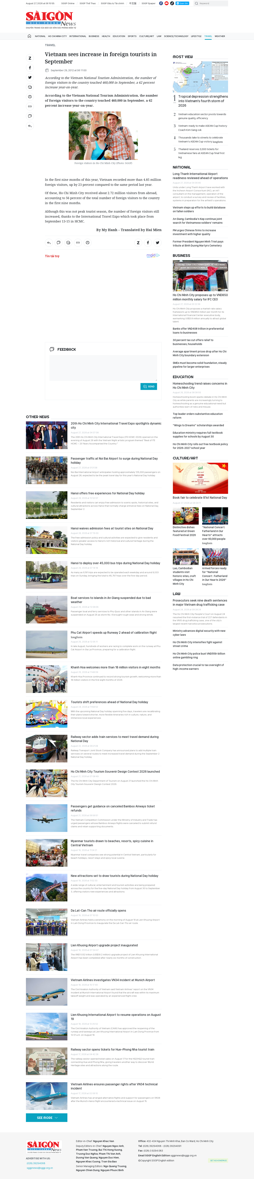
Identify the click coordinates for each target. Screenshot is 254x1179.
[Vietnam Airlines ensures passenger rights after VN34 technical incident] (46, 1096)
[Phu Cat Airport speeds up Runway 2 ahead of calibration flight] (46, 644)
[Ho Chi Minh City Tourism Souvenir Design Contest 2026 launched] (46, 783)
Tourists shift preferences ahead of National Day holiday (109, 702)
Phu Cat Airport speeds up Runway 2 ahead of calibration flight (114, 634)
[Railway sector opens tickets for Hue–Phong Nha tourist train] (46, 1061)
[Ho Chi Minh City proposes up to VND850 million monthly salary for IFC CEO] (200, 275)
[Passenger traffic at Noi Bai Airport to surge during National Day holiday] (46, 470)
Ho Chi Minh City (57, 36)
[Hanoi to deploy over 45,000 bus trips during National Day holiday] (46, 575)
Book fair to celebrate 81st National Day (200, 497)
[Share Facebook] (30, 68)
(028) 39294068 (36, 1163)
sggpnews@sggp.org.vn (40, 1167)
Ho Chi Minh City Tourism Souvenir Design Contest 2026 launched (115, 771)
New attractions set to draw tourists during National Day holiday (114, 876)
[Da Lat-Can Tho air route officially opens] (46, 922)
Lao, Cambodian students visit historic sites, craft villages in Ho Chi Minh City (184, 576)
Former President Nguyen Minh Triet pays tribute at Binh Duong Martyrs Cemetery (198, 243)
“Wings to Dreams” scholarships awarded (198, 425)
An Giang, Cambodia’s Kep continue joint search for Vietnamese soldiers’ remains (198, 220)
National (40, 36)
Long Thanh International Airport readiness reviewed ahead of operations (200, 176)
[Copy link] (30, 106)
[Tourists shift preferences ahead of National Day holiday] (46, 714)
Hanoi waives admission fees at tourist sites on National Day (112, 528)
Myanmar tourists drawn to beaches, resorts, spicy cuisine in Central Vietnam (112, 843)
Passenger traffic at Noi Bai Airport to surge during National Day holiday (114, 460)
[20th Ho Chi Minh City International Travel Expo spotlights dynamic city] (46, 435)
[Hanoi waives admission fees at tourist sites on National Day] (46, 540)
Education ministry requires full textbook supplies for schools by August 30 (198, 434)
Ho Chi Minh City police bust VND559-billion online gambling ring (199, 655)
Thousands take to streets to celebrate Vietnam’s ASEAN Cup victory (200, 139)
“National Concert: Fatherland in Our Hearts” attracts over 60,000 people (213, 535)
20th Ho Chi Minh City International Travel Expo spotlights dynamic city (116, 425)
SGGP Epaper (149, 3)
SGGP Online (67, 3)
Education (119, 36)
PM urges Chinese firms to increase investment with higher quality (194, 232)
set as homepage (218, 1160)
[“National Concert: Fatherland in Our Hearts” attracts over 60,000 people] (215, 516)
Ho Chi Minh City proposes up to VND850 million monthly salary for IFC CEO (200, 297)
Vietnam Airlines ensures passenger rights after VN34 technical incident (114, 1086)
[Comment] (30, 116)
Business (94, 36)
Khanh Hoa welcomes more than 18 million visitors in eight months (115, 667)
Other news (37, 416)
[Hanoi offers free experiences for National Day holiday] (46, 505)
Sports (132, 36)
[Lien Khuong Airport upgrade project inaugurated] (46, 957)
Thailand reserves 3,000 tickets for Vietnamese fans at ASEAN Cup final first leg (201, 153)
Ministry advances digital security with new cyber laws (199, 632)
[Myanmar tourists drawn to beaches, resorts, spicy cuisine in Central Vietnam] (46, 853)
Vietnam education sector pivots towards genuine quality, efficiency (202, 116)
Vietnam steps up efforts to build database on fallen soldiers (199, 209)
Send (151, 386)
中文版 (133, 3)
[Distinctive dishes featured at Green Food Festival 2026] (186, 516)
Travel (208, 36)
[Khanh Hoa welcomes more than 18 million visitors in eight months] (46, 679)
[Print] (30, 97)
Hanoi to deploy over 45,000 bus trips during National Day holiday (115, 563)
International (77, 36)
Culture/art (146, 36)
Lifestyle (196, 36)
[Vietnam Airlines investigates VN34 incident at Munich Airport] (46, 992)
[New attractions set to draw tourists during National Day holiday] (46, 887)
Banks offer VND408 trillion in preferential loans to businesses (198, 330)
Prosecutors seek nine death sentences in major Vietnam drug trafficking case (200, 602)
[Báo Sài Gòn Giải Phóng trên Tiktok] (172, 3)
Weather (220, 36)
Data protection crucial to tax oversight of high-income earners (198, 666)
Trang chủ (29, 36)
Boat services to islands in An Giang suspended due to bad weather (111, 600)
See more (44, 1118)
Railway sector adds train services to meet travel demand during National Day (115, 739)
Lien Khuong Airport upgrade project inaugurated (104, 945)
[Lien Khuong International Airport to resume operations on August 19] (46, 1026)
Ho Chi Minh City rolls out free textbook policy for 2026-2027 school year (200, 446)
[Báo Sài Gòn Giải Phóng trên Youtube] (166, 3)
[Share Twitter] (30, 77)
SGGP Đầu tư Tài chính (112, 3)
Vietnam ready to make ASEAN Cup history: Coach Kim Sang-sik (203, 127)
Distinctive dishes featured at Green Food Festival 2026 (184, 531)
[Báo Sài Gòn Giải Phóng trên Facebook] (161, 3)
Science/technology (176, 36)
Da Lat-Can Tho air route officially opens (98, 910)
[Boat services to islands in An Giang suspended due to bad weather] (46, 609)
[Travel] (30, 126)
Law (159, 36)
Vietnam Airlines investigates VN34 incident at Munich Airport (113, 980)
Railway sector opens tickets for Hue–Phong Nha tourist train (112, 1049)
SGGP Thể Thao (88, 3)
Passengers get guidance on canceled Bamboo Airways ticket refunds (113, 808)
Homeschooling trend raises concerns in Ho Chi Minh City (200, 385)
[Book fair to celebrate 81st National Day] (200, 478)
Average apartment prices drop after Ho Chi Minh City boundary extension (200, 353)
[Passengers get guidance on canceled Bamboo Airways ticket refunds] (46, 818)
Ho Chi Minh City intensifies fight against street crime (197, 644)
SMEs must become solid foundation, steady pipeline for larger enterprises (200, 364)
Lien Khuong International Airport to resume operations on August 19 (116, 1017)
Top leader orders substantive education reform (198, 415)
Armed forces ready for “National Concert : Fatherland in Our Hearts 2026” (214, 576)
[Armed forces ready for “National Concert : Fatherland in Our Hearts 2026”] (215, 557)
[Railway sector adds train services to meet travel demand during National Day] (46, 748)
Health (106, 36)
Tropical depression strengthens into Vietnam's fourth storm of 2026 (203, 101)
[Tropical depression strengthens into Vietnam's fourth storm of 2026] (200, 76)
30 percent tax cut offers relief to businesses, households (193, 342)
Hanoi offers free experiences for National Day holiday (108, 493)
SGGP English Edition (51, 19)
